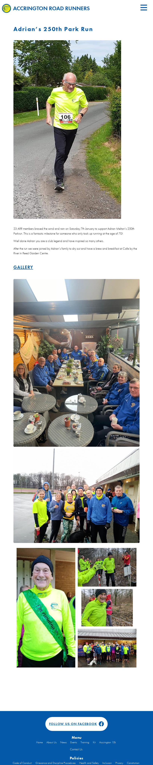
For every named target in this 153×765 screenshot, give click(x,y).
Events (73, 742)
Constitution (133, 763)
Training (85, 742)
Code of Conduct (22, 763)
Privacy (119, 763)
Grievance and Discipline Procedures (55, 763)
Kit (94, 742)
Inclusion (107, 763)
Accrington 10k (107, 742)
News (63, 742)
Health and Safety (89, 763)
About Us (51, 742)
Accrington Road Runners (51, 8)
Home (39, 742)
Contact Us (76, 749)
